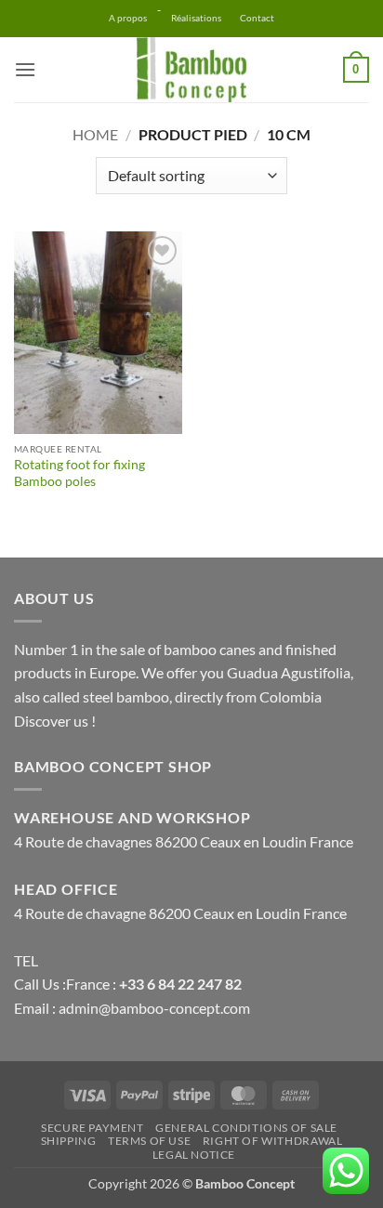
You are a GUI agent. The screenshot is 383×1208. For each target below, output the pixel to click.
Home (95, 134)
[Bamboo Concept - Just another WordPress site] (191, 69)
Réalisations (196, 18)
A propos (128, 18)
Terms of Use (149, 1141)
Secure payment (92, 1128)
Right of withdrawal (273, 1141)
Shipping (69, 1141)
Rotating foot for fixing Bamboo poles (79, 473)
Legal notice (193, 1155)
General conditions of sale (246, 1128)
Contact (257, 18)
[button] (25, 69)
